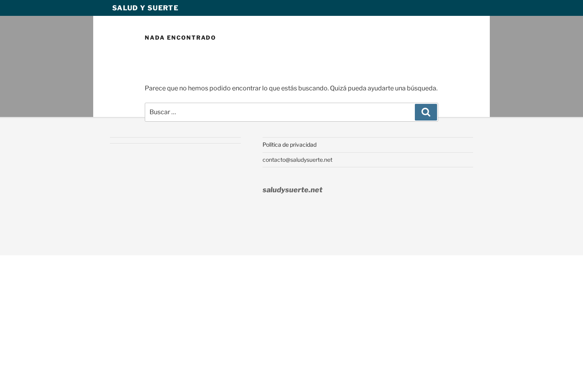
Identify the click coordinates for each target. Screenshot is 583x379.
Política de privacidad (289, 144)
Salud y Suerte (145, 8)
